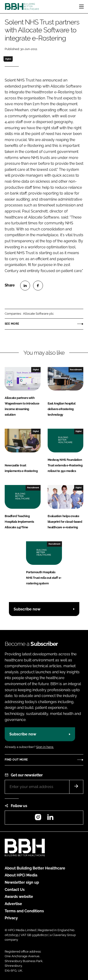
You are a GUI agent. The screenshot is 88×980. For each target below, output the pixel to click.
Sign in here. (45, 747)
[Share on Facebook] (38, 285)
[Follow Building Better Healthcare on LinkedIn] (50, 818)
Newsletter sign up (22, 882)
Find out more (16, 759)
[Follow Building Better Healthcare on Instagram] (38, 818)
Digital (8, 59)
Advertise (13, 904)
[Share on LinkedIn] (25, 285)
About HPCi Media (21, 875)
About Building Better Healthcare (35, 868)
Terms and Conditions (24, 911)
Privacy (11, 918)
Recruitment (76, 369)
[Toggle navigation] (81, 6)
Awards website (19, 896)
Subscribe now (27, 609)
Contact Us (15, 889)
